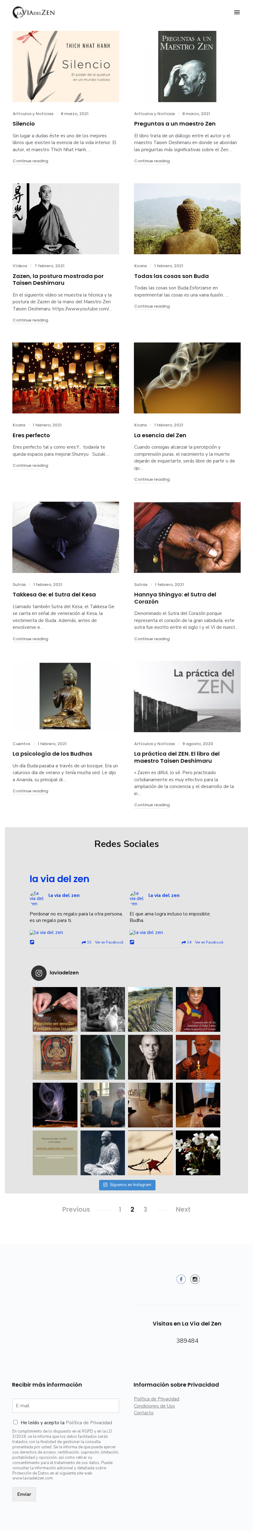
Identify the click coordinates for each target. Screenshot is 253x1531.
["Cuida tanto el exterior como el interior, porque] (150, 1105)
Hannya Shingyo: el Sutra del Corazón (175, 598)
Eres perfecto (31, 435)
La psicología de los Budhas (52, 753)
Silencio (24, 123)
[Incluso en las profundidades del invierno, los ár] (103, 1057)
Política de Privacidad (89, 1422)
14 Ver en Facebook (204, 942)
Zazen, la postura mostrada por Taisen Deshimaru (58, 279)
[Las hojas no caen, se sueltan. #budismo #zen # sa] (150, 1153)
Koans (140, 266)
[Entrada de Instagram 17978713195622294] (55, 1009)
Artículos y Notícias (33, 114)
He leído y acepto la (66, 1422)
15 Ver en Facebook (104, 942)
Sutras (19, 584)
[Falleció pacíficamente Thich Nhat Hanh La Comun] (198, 1057)
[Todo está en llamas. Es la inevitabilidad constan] (103, 1009)
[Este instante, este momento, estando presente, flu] (150, 1009)
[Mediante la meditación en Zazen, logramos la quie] (103, 1105)
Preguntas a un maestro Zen (175, 123)
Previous (76, 1209)
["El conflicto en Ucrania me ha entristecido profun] (198, 1009)
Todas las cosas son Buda (171, 276)
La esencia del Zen (160, 435)
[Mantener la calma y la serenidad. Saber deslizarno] (55, 1153)
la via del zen (59, 879)
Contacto (144, 1413)
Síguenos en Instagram (130, 1185)
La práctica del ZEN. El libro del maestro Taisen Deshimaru (177, 757)
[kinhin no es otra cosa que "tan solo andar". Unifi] (198, 1105)
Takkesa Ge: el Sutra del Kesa (54, 594)
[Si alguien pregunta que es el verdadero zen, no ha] (198, 1153)
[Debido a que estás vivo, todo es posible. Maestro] (150, 1057)
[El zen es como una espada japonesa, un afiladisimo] (103, 1153)
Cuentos (21, 744)
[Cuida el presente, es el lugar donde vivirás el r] (55, 1105)
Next (183, 1209)
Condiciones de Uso (154, 1406)
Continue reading (30, 161)
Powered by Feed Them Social (76, 960)
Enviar (24, 1494)
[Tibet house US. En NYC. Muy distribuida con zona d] (55, 1057)
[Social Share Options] (33, 942)
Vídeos (20, 266)
